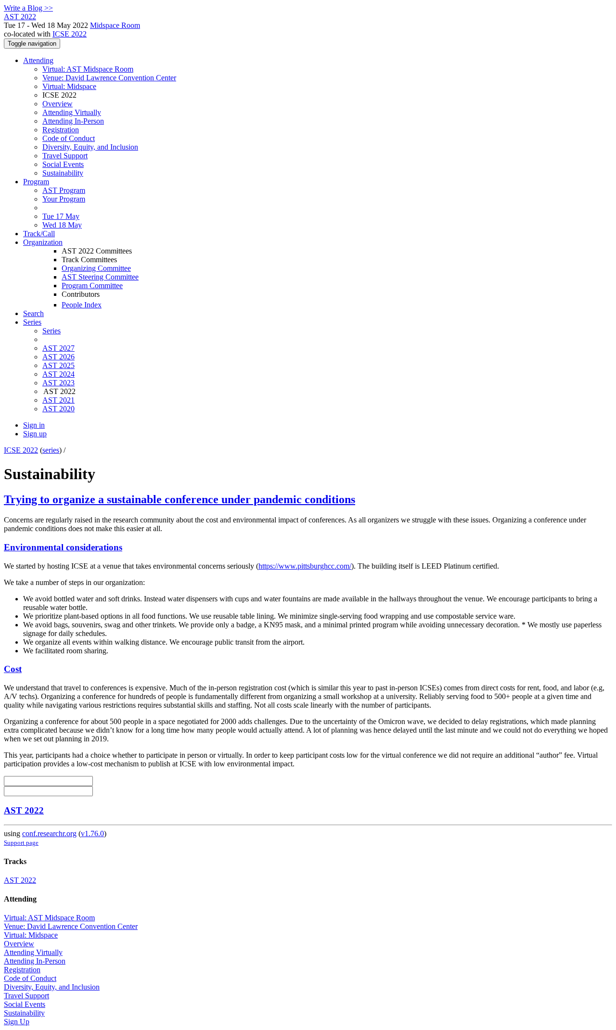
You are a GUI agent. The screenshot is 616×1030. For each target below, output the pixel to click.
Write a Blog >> (28, 8)
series (50, 450)
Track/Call (39, 233)
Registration (60, 130)
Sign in (34, 425)
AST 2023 (58, 383)
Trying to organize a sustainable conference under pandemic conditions (179, 499)
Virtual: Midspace (69, 86)
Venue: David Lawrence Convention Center (109, 78)
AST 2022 (24, 810)
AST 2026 (58, 357)
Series (51, 331)
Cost (13, 669)
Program (36, 182)
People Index (82, 305)
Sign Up (16, 1021)
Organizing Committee (96, 268)
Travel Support (65, 156)
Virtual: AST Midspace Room (87, 69)
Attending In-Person (73, 121)
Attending (38, 60)
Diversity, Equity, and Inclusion (90, 147)
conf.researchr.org (49, 833)
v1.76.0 (92, 833)
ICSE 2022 (69, 34)
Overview (57, 104)
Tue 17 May (60, 216)
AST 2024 (58, 374)
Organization (43, 242)
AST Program (63, 190)
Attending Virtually (71, 112)
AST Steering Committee (100, 277)
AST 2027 (58, 348)
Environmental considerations (63, 547)
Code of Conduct (68, 138)
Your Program (63, 199)
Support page (21, 842)
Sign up (35, 434)
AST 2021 (58, 400)
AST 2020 (58, 409)
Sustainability (62, 173)
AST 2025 (58, 365)
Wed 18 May (62, 225)
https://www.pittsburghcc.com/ (304, 566)
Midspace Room (115, 25)
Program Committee (92, 285)
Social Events (63, 164)
